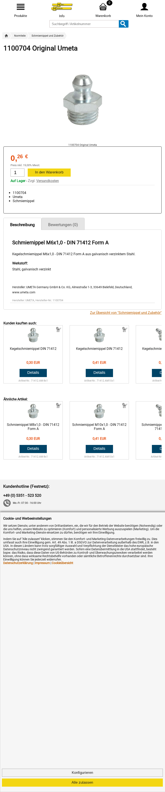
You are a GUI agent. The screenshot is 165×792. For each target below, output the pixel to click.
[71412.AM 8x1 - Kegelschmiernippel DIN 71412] (33, 342)
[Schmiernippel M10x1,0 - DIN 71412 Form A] (99, 418)
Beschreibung (22, 224)
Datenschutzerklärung (18, 563)
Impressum (42, 563)
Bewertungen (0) (63, 224)
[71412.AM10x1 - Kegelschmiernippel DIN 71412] (99, 342)
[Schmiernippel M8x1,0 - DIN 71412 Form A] (33, 418)
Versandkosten (47, 181)
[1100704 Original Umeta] (82, 141)
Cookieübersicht (62, 563)
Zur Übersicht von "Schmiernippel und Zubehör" (126, 313)
